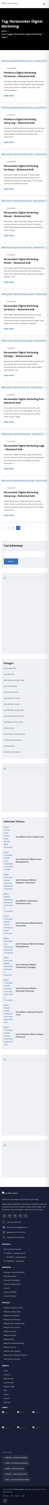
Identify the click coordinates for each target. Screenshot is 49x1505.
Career (6, 1394)
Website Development (12, 752)
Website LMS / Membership (14, 1323)
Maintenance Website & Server (15, 1355)
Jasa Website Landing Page (14, 710)
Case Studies (9, 1383)
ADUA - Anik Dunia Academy (17, 1463)
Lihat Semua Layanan (12, 1359)
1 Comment (10, 115)
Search (11, 561)
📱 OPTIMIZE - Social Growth (15, 1257)
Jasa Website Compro (12, 698)
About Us (7, 1375)
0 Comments (11, 68)
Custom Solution (10, 1296)
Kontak (17, 1496)
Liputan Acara (9, 728)
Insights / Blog (9, 1386)
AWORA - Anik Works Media (16, 1458)
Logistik (6, 1288)
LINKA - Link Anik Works (15, 1469)
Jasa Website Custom (12, 704)
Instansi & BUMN (10, 1292)
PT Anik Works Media (16, 1489)
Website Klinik (9, 1339)
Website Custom (10, 1347)
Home (4, 31)
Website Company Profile (13, 1308)
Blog (22, 1496)
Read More (9, 96)
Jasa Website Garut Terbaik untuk (30, 837)
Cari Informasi (13, 545)
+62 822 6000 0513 (14, 1222)
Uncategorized (9, 746)
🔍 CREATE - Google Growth (14, 1253)
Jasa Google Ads (10, 668)
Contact (7, 1398)
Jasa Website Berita (11, 692)
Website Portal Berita (12, 1316)
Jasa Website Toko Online (13, 722)
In (4, 1216)
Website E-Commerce (12, 1320)
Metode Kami (9, 1379)
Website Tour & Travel (12, 1327)
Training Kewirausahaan (13, 740)
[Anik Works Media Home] (11, 4)
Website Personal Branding (14, 1343)
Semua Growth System (12, 1249)
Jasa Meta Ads (9, 674)
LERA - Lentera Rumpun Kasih (17, 1480)
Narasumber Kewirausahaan (14, 734)
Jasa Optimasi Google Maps (14, 680)
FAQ (5, 1390)
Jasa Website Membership (14, 716)
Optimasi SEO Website (12, 1351)
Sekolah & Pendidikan (12, 1280)
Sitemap (7, 1402)
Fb (15, 1216)
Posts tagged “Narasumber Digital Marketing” (21, 34)
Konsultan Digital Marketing (14, 1272)
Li (25, 1216)
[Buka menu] (44, 4)
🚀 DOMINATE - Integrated (14, 1261)
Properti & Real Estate (12, 1284)
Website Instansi (10, 1331)
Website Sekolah (10, 1335)
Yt (20, 1216)
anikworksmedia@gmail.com (17, 1227)
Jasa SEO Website (10, 686)
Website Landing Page (12, 1312)
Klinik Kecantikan (10, 1276)
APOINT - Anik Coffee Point (16, 1474)
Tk (10, 1216)
